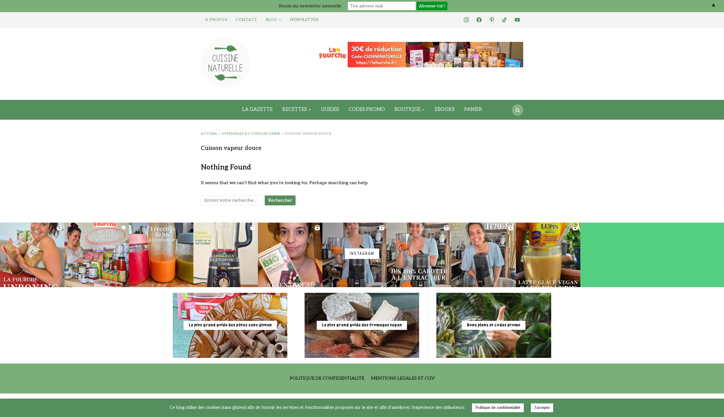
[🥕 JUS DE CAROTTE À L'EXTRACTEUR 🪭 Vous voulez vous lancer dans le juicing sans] (419, 255)
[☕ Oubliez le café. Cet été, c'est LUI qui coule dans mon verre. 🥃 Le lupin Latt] (548, 255)
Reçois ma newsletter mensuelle (310, 5)
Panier (473, 109)
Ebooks (444, 109)
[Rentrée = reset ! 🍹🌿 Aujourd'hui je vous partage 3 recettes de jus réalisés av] (161, 255)
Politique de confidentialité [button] (497, 407)
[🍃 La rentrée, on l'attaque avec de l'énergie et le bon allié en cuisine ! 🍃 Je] (225, 255)
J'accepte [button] (542, 407)
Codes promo (366, 109)
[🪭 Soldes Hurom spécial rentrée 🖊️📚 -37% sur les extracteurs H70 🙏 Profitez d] (483, 255)
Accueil (209, 134)
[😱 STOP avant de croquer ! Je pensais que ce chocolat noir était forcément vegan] (290, 255)
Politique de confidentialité (327, 378)
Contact (246, 19)
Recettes (294, 109)
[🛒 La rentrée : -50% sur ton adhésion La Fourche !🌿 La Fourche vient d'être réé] (96, 255)
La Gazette (257, 109)
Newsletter (304, 19)
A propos (216, 19)
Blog (271, 19)
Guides (330, 109)
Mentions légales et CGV (403, 378)
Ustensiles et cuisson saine (251, 134)
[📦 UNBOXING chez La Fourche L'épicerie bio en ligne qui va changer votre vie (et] (32, 255)
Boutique (408, 109)
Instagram (362, 253)
